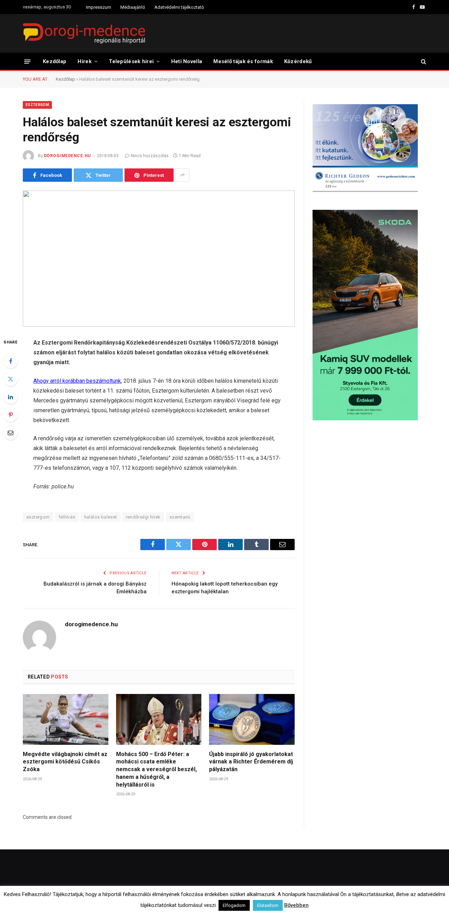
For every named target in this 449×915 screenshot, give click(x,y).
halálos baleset (100, 517)
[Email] (11, 433)
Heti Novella (186, 61)
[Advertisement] (369, 482)
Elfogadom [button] (234, 905)
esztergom (38, 517)
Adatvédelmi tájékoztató (179, 7)
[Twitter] (11, 379)
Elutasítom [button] (268, 905)
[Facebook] (11, 361)
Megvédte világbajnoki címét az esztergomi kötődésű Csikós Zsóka (65, 762)
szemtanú (179, 517)
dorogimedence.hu (67, 155)
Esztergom (37, 105)
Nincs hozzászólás (150, 155)
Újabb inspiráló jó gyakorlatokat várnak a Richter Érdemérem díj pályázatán (251, 762)
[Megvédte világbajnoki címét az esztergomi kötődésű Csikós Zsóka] (65, 719)
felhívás (67, 517)
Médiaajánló (132, 7)
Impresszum (98, 7)
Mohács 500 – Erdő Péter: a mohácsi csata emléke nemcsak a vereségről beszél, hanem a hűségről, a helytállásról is (156, 769)
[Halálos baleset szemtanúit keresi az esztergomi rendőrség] (159, 259)
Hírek (85, 61)
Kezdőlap (54, 61)
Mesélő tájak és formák (243, 61)
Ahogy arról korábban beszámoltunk (77, 381)
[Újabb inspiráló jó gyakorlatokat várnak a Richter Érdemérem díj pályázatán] (252, 719)
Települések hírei (131, 61)
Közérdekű (298, 61)
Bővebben (296, 905)
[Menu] (27, 61)
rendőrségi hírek (143, 517)
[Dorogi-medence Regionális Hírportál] (84, 33)
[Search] (423, 61)
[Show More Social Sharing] (182, 175)
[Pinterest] (11, 415)
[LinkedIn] (11, 397)
